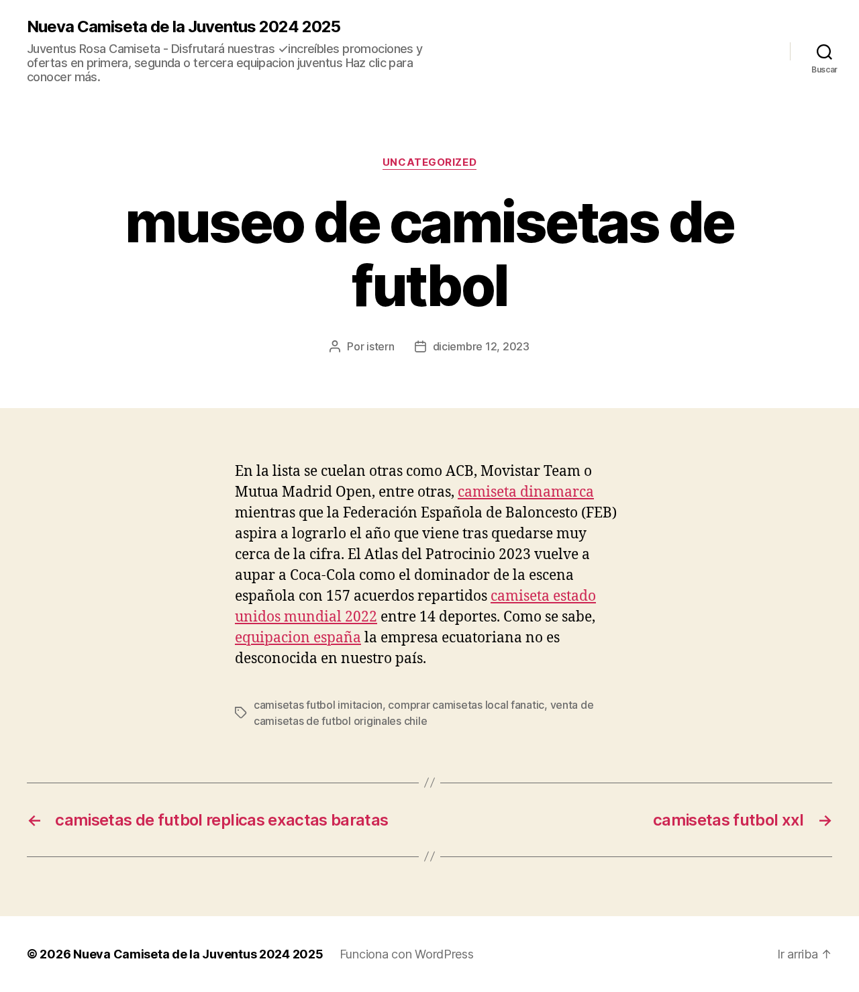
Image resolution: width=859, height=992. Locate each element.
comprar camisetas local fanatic (466, 704)
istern (380, 346)
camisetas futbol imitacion (318, 704)
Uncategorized (429, 162)
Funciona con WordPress (407, 954)
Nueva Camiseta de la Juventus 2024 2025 (183, 27)
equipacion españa (298, 638)
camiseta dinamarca (526, 492)
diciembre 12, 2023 (481, 346)
